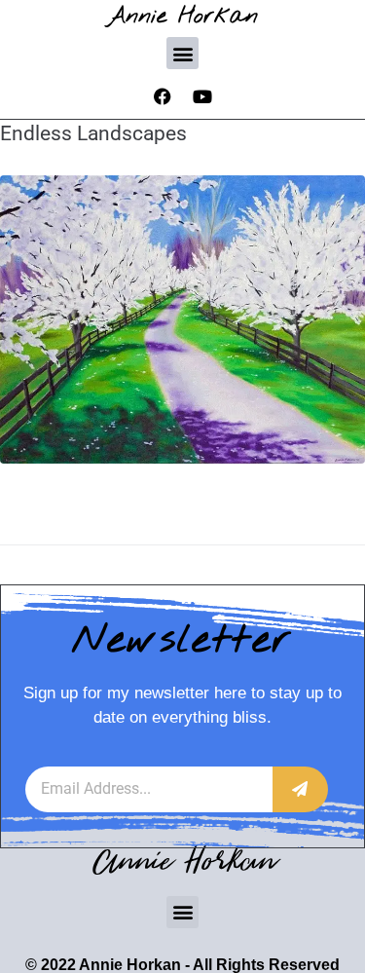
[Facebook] (162, 96)
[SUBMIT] (300, 789)
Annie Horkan (182, 16)
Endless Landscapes (93, 133)
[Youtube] (202, 96)
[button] (182, 53)
